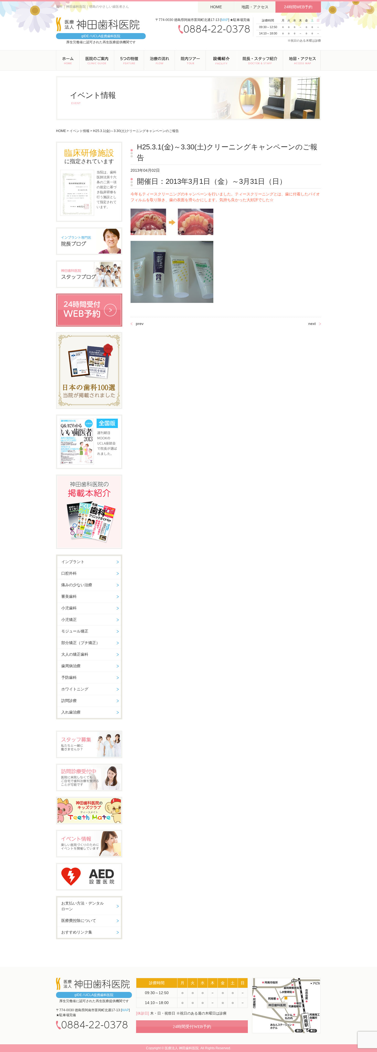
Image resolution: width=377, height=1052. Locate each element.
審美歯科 (69, 596)
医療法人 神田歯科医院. (182, 1048)
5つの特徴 (129, 60)
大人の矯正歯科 (74, 654)
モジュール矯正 (74, 631)
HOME (216, 7)
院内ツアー (190, 60)
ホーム (67, 60)
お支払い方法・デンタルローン (82, 906)
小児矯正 (69, 619)
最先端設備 (221, 60)
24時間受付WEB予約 (192, 1026)
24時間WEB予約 (298, 7)
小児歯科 (69, 608)
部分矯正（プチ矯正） (80, 643)
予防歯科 (69, 677)
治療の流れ (159, 60)
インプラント (72, 561)
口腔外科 (69, 573)
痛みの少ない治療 (76, 585)
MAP (224, 20)
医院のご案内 (96, 60)
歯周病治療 (71, 666)
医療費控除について (78, 920)
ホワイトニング (74, 689)
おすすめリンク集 (76, 932)
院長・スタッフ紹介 (260, 60)
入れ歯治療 (71, 712)
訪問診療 (69, 700)
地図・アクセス (255, 7)
